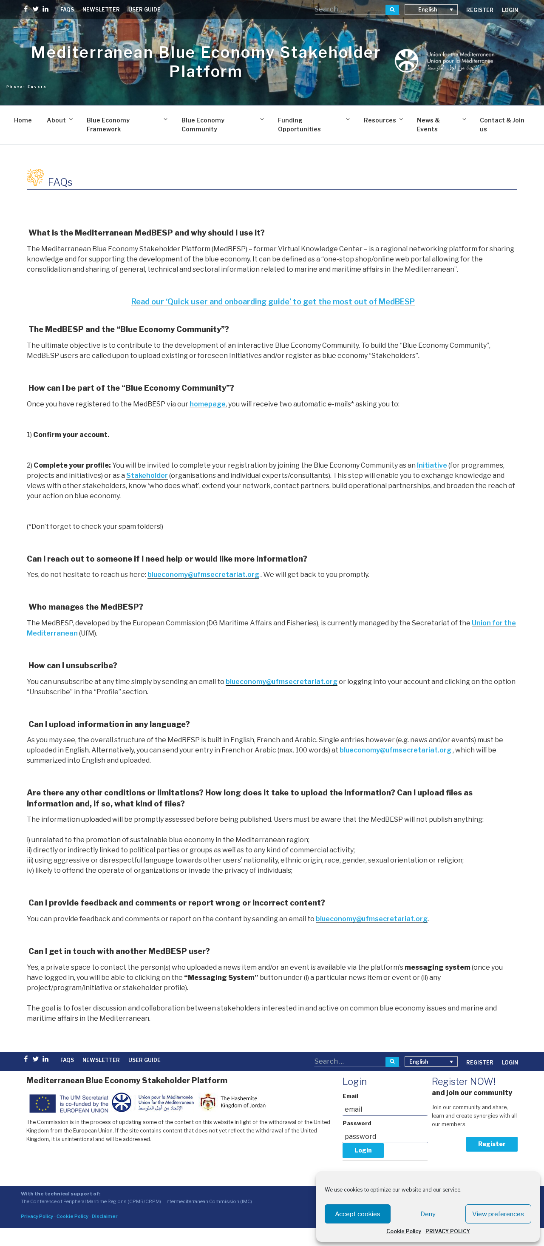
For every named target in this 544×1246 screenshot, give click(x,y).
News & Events (428, 124)
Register (492, 1143)
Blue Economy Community (202, 124)
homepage (208, 404)
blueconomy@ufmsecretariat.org (203, 574)
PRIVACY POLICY (447, 1231)
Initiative (432, 465)
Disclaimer (105, 1216)
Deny (428, 1214)
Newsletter (101, 9)
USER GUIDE (144, 9)
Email (350, 1096)
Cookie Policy (403, 1231)
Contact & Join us (502, 124)
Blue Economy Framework (108, 124)
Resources (380, 120)
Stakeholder (147, 475)
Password (357, 1123)
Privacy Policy (37, 1216)
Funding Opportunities (299, 124)
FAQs (67, 9)
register (479, 10)
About (56, 120)
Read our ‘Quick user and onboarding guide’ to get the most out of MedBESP (273, 301)
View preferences (498, 1214)
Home (23, 120)
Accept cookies (357, 1214)
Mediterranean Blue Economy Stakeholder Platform (206, 62)
